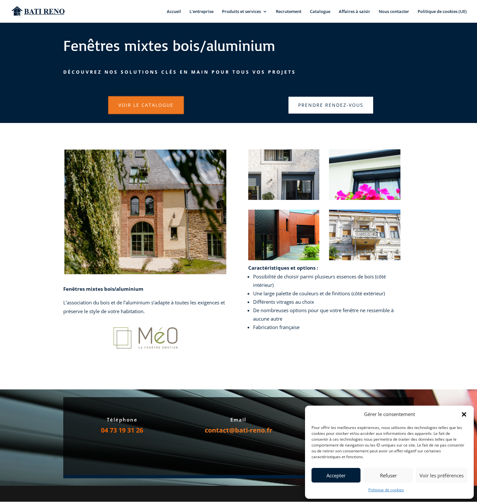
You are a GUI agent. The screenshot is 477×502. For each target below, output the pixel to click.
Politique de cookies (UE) (442, 11)
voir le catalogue (146, 105)
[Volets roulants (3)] (284, 258)
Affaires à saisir (354, 11)
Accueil (174, 11)
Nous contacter (394, 11)
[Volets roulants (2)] (364, 198)
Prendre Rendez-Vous (330, 105)
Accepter (336, 475)
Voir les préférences (442, 475)
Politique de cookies (386, 490)
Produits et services (241, 11)
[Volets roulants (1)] (284, 198)
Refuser (388, 475)
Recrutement (288, 11)
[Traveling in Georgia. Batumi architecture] (364, 258)
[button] (464, 414)
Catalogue (320, 11)
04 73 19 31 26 (122, 430)
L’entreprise (202, 11)
